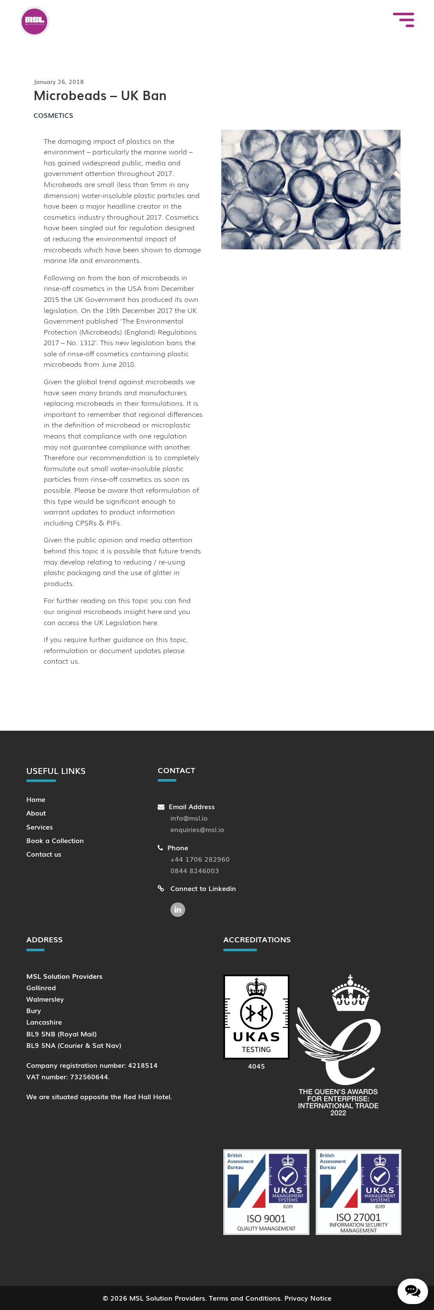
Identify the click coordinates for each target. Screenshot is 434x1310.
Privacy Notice (307, 1298)
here (154, 612)
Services (39, 826)
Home (35, 799)
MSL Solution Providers (167, 1298)
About (36, 812)
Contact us (43, 854)
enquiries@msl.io (197, 829)
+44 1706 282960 (200, 859)
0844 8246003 (194, 870)
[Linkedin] (179, 905)
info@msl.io (189, 818)
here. (151, 623)
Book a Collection (55, 840)
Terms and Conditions (245, 1298)
